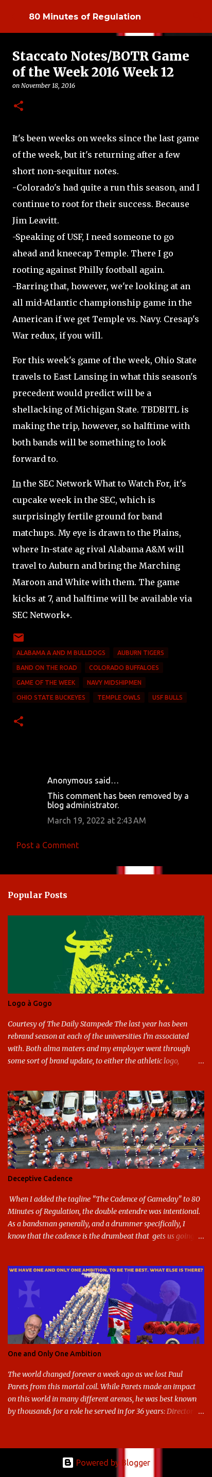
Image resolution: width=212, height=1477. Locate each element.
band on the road (46, 667)
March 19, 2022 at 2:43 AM (96, 820)
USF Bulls (167, 697)
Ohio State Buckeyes (50, 697)
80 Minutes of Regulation (85, 17)
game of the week (45, 682)
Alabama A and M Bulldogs (60, 652)
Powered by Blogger (112, 1462)
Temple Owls (118, 697)
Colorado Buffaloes (124, 667)
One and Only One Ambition (54, 1354)
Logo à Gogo (30, 1003)
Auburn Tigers (140, 652)
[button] (18, 107)
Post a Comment (47, 845)
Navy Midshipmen (114, 682)
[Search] (197, 16)
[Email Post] (18, 641)
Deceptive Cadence (40, 1178)
